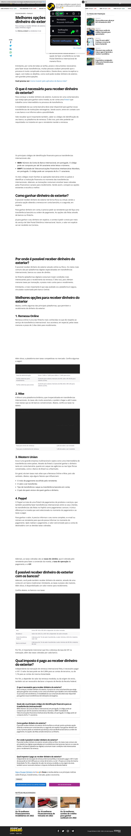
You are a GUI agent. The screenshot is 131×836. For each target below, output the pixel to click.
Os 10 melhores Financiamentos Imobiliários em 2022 (24, 813)
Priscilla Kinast (23, 31)
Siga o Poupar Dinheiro (24, 772)
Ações (23, 3)
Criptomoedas (30, 3)
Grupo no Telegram (73, 831)
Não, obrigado (77, 48)
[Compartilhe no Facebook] (10, 42)
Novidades (17, 3)
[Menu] (11, 3)
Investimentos (40, 3)
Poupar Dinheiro (20, 13)
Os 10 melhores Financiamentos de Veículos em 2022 (46, 813)
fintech (67, 99)
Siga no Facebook (58, 831)
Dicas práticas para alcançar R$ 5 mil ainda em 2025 (104, 21)
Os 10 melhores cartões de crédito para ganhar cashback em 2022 (68, 814)
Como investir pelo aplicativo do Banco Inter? (48, 81)
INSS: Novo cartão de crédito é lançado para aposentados (102, 32)
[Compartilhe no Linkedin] (10, 49)
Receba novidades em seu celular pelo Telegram (31, 784)
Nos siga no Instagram (64, 784)
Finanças (30, 13)
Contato (12, 833)
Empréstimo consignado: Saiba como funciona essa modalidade (104, 62)
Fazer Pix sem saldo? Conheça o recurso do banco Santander (102, 42)
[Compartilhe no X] (10, 45)
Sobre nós (19, 833)
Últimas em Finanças (96, 14)
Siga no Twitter (63, 831)
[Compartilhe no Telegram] (10, 55)
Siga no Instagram (68, 831)
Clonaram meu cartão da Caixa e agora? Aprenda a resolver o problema (103, 52)
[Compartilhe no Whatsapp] (10, 52)
